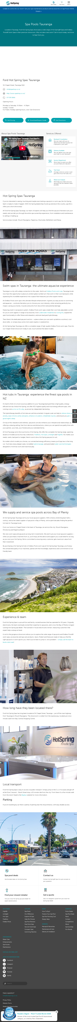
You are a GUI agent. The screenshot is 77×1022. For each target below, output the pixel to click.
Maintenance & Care (48, 929)
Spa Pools (27, 911)
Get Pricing (11, 120)
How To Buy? (46, 911)
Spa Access (6, 944)
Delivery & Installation (48, 931)
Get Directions (61, 120)
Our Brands (68, 929)
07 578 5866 (11, 97)
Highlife (5, 911)
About (67, 924)
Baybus (24, 795)
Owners (45, 924)
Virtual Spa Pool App (10, 952)
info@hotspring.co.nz (10, 995)
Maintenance (7, 947)
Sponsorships (69, 927)
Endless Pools (7, 921)
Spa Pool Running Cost (49, 916)
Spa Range (6, 909)
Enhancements (7, 942)
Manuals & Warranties (48, 926)
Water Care (6, 939)
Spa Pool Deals (69, 914)
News (44, 909)
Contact (67, 919)
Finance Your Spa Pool (48, 914)
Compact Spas (29, 929)
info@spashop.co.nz (13, 89)
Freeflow (5, 919)
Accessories (7, 937)
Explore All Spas (29, 916)
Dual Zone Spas (29, 924)
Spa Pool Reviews (30, 921)
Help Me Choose (30, 919)
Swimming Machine (30, 932)
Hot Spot (5, 916)
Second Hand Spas (30, 927)
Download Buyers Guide (38, 120)
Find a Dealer (69, 911)
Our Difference (29, 914)
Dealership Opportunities (10, 1006)
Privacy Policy (7, 1000)
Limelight (5, 914)
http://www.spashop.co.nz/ (16, 93)
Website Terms (7, 1003)
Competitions (69, 921)
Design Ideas (46, 919)
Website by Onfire (8, 1009)
